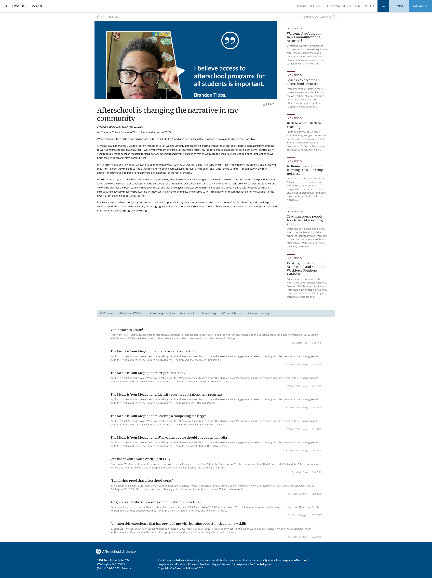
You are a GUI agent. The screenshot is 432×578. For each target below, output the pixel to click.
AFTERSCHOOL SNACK (24, 6)
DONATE (399, 5)
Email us (126, 568)
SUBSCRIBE (420, 5)
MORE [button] (367, 5)
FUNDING (333, 5)
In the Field (110, 16)
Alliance (315, 16)
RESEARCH (317, 5)
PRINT (269, 104)
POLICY (302, 5)
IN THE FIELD (351, 5)
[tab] (107, 313)
